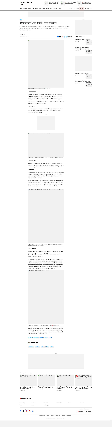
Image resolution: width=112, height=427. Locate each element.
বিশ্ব (33, 8)
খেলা (44, 8)
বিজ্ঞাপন (48, 415)
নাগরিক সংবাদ (22, 403)
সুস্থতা (21, 20)
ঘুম (42, 346)
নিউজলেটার (69, 415)
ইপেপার (21, 405)
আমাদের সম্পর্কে (42, 415)
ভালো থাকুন (31, 346)
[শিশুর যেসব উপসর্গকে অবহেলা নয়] (46, 380)
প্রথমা (33, 405)
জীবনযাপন (55, 8)
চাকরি (51, 8)
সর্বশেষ (21, 8)
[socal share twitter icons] (60, 37)
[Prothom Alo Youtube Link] (30, 411)
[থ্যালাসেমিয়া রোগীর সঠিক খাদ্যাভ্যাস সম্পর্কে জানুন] (65, 380)
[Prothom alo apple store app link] (88, 411)
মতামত (40, 8)
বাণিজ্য (36, 8)
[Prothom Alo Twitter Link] (24, 411)
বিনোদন (47, 8)
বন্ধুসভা (69, 403)
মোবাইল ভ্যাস (46, 405)
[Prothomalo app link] (80, 411)
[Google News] (33, 411)
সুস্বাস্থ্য (52, 346)
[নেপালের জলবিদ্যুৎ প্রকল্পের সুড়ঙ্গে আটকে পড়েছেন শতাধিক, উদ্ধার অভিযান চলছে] (63, 3)
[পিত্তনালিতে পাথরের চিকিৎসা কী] (89, 76)
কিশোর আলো (34, 403)
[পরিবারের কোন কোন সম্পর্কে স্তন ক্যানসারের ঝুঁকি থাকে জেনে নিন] (89, 52)
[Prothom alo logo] (25, 399)
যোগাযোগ (63, 415)
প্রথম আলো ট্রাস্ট (58, 403)
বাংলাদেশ (25, 8)
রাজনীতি (29, 8)
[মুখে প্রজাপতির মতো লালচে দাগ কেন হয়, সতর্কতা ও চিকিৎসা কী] (28, 380)
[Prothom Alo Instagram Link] (27, 411)
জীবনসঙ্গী (37, 346)
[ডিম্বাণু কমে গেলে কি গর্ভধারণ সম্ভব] (89, 84)
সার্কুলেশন (52, 415)
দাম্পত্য (46, 346)
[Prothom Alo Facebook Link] (21, 411)
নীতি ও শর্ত (58, 415)
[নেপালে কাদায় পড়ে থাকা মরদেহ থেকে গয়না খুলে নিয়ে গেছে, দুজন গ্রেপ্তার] (79, 3)
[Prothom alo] (27, 3)
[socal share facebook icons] (58, 37)
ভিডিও (60, 8)
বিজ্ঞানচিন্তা (46, 403)
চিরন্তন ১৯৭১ (82, 403)
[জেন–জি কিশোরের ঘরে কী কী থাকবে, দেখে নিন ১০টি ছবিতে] (46, 3)
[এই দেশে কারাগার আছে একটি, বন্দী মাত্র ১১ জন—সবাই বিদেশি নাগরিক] (83, 380)
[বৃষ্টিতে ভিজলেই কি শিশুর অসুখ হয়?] (89, 42)
